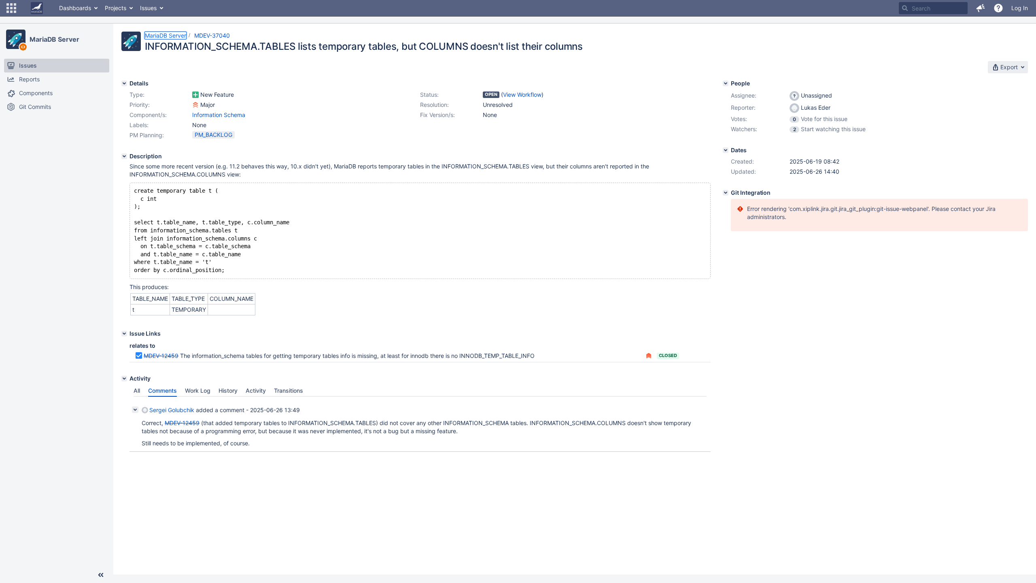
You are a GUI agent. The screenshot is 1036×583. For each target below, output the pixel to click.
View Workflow (522, 94)
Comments (162, 390)
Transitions (288, 390)
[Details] (124, 83)
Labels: (139, 124)
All (137, 390)
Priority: (140, 104)
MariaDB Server (54, 39)
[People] (725, 83)
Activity (256, 390)
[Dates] (725, 150)
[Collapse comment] (135, 409)
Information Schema (218, 114)
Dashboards (75, 7)
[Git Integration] (725, 193)
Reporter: (743, 107)
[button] (11, 8)
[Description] (124, 156)
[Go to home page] (37, 8)
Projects (115, 7)
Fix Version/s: (437, 114)
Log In (1019, 7)
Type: (137, 94)
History (228, 390)
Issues (148, 7)
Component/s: (148, 114)
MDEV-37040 (212, 35)
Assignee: (743, 95)
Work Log (197, 390)
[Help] (998, 8)
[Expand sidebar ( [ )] (100, 575)
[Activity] (124, 378)
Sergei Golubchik (171, 409)
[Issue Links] (124, 333)
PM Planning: (147, 135)
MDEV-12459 (161, 355)
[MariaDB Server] (15, 39)
